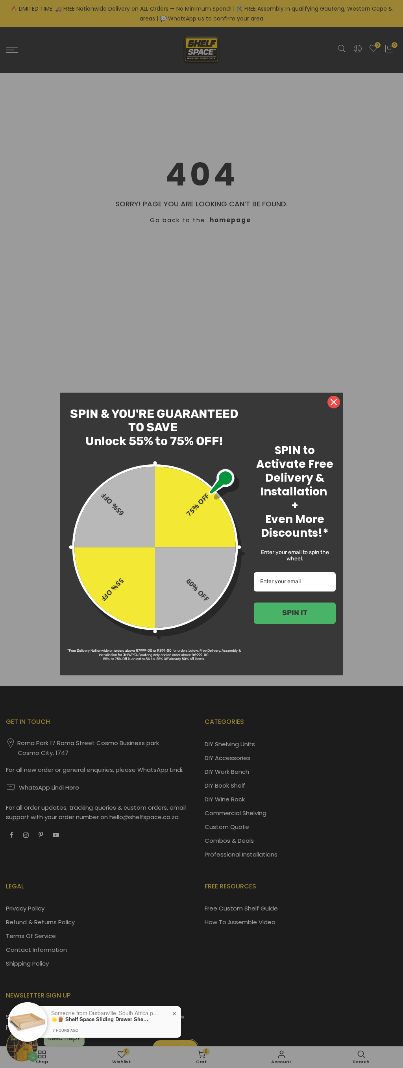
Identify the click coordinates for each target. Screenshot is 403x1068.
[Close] (333, 402)
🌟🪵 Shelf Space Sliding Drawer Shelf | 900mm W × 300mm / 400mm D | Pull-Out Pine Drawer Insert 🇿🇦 (100, 1019)
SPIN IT (294, 612)
